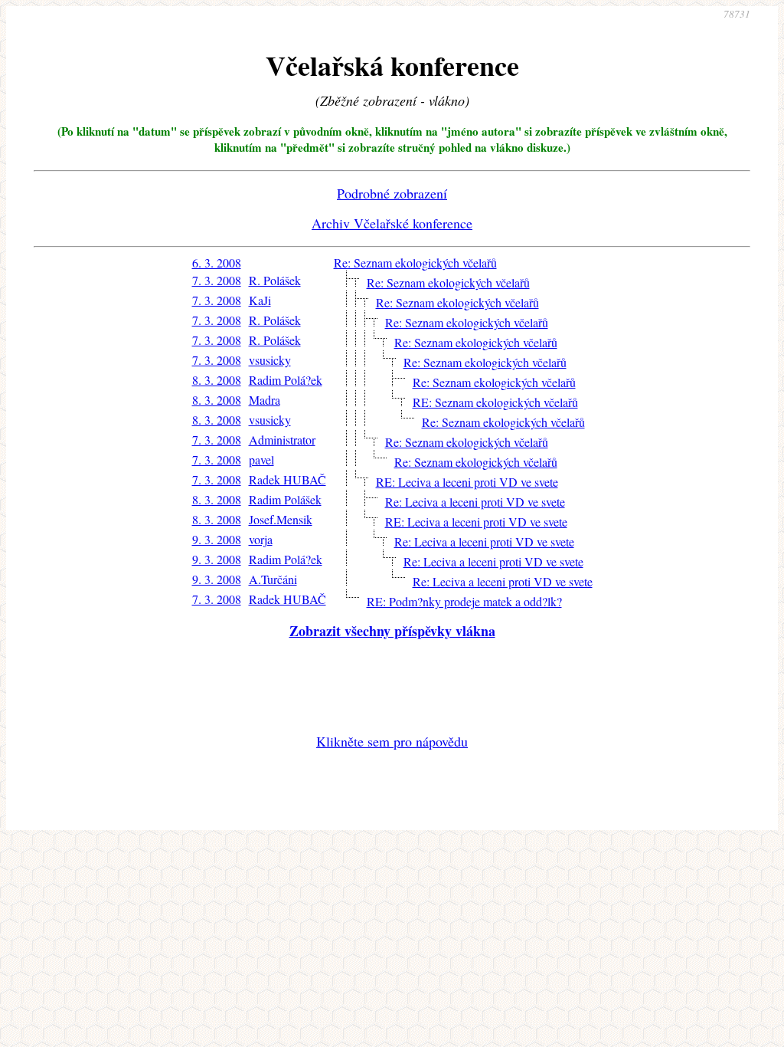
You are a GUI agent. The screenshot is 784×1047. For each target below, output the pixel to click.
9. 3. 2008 (216, 539)
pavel (261, 459)
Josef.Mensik (280, 519)
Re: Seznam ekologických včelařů (415, 262)
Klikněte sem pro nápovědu (392, 741)
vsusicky (270, 360)
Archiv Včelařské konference (392, 223)
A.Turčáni (273, 579)
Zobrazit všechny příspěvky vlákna (392, 631)
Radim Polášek (285, 499)
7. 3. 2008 (216, 280)
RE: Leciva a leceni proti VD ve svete (467, 482)
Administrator (282, 440)
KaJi (260, 300)
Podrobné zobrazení (392, 193)
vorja (261, 539)
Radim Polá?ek (285, 380)
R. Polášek (275, 280)
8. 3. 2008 (216, 380)
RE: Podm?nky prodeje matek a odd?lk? (464, 601)
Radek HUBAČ (287, 479)
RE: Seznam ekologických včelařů (495, 402)
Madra (264, 400)
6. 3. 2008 (216, 262)
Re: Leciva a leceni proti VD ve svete (475, 502)
